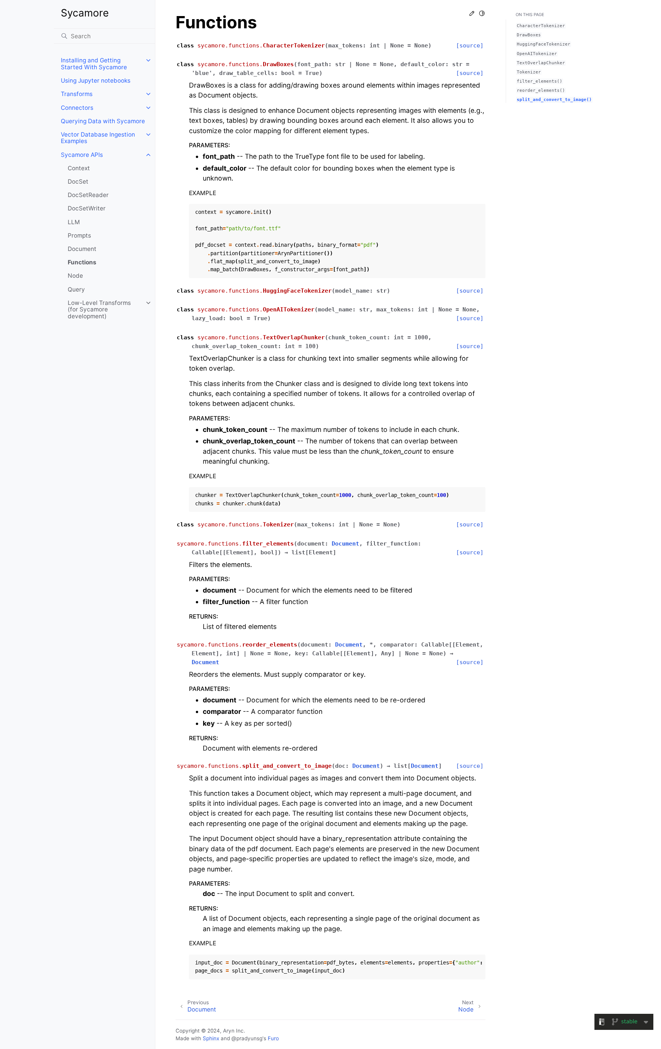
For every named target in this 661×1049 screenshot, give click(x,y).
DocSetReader (88, 195)
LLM (74, 222)
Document (82, 248)
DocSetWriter (87, 208)
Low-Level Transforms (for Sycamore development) (99, 309)
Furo (273, 1038)
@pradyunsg (246, 1038)
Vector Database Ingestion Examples (98, 138)
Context (79, 168)
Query (76, 289)
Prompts (79, 235)
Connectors (77, 107)
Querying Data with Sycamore (103, 121)
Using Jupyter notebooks (95, 80)
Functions (82, 262)
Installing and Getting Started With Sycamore (94, 64)
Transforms (77, 94)
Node (75, 275)
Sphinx (211, 1038)
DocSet (78, 181)
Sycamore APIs (82, 154)
